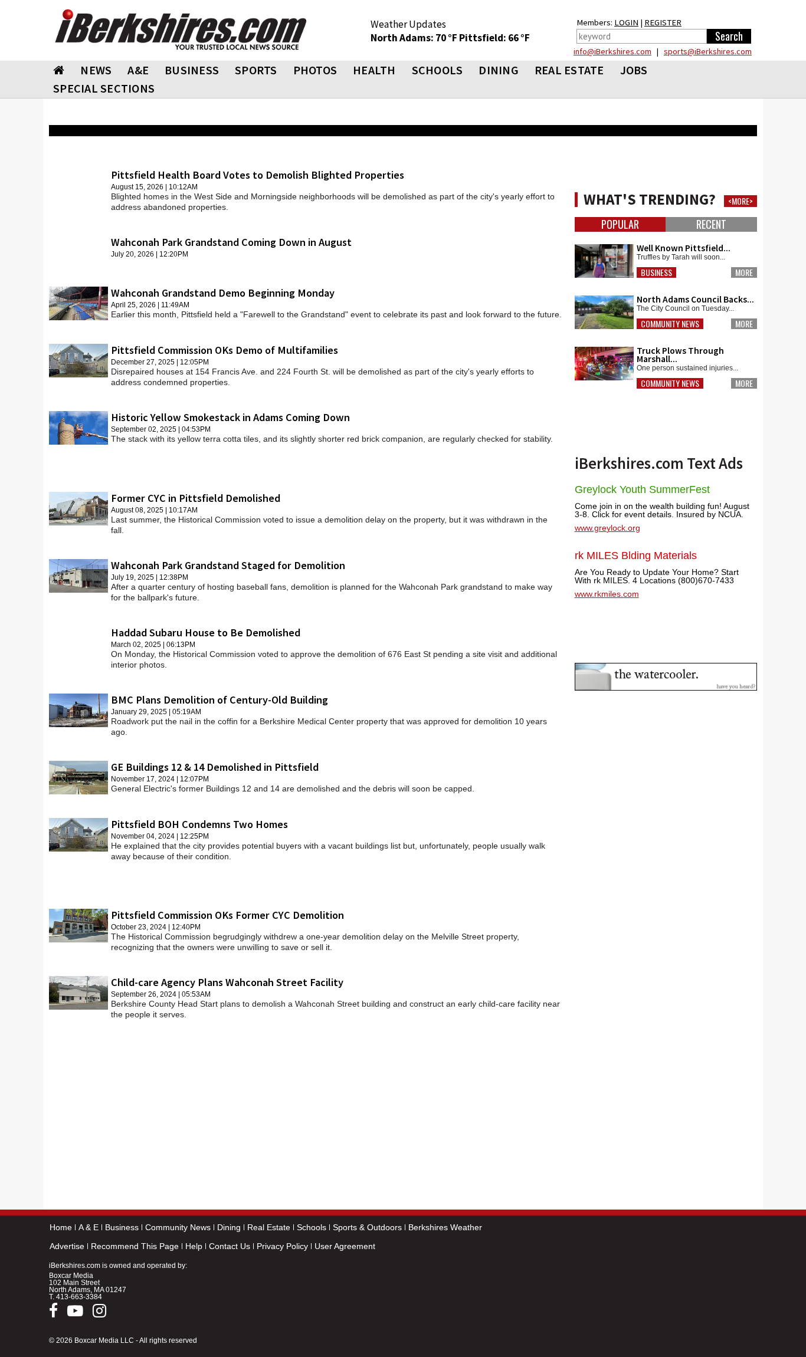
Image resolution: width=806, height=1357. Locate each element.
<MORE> (740, 201)
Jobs (634, 70)
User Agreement (344, 1246)
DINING (499, 70)
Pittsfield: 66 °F (494, 37)
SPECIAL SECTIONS (104, 88)
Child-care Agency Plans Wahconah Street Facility (227, 982)
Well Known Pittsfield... (683, 248)
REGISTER (663, 22)
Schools (311, 1227)
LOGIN (626, 22)
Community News (178, 1227)
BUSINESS (192, 70)
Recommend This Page (135, 1246)
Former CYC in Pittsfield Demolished (195, 498)
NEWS (96, 70)
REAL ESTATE (569, 70)
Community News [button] (670, 323)
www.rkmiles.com (607, 594)
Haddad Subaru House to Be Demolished (205, 632)
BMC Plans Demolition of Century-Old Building (219, 700)
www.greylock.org (607, 528)
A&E (138, 70)
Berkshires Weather (445, 1227)
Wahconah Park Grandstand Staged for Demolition (228, 565)
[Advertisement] (305, 1117)
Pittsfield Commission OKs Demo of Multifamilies (224, 350)
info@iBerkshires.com (612, 51)
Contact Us (229, 1246)
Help (193, 1246)
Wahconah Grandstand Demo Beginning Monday (223, 293)
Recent (711, 224)
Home (61, 1227)
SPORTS (256, 70)
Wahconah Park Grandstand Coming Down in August (231, 242)
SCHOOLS (437, 70)
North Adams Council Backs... (695, 299)
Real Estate (268, 1227)
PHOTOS (315, 70)
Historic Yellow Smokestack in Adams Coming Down (230, 417)
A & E (88, 1227)
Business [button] (656, 272)
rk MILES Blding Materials (636, 555)
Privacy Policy (282, 1246)
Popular (620, 224)
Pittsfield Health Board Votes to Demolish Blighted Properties (257, 175)
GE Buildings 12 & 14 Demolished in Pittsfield (215, 767)
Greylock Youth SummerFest (642, 489)
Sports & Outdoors (367, 1227)
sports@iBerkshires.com (708, 51)
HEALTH (374, 70)
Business (122, 1227)
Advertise (67, 1246)
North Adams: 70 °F (415, 37)
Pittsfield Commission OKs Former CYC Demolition (227, 915)
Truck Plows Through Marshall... (680, 354)
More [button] (744, 272)
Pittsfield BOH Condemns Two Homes (199, 824)
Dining (229, 1227)
